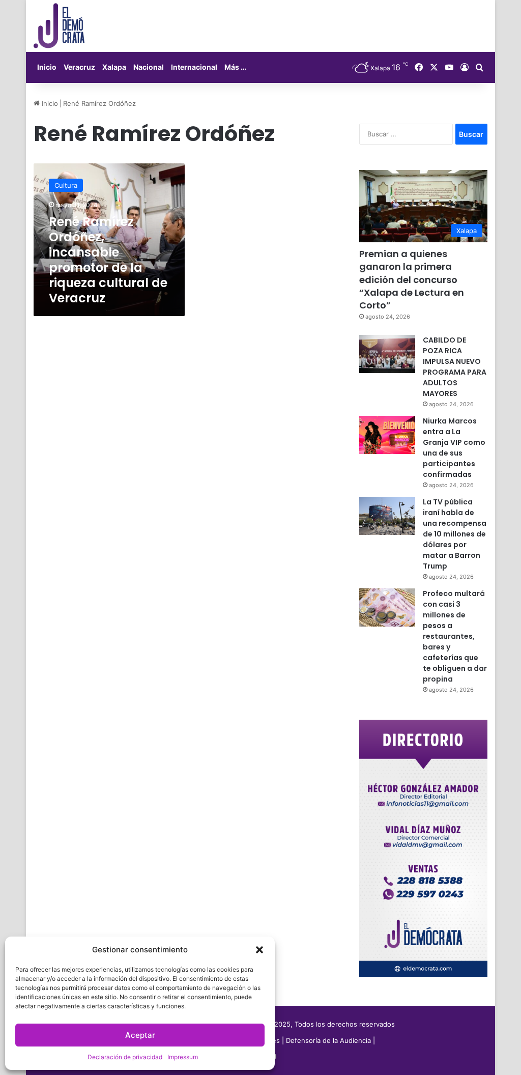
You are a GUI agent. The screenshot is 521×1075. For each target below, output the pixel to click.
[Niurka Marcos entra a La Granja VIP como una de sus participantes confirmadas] (387, 435)
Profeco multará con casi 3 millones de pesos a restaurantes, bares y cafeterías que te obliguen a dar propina (455, 636)
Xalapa (114, 67)
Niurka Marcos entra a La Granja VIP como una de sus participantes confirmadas (454, 447)
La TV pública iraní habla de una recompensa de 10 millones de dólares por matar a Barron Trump (454, 534)
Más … (235, 67)
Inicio (46, 67)
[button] (259, 950)
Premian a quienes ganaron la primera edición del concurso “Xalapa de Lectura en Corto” (411, 279)
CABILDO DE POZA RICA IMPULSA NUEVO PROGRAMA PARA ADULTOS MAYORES (454, 367)
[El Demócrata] (59, 26)
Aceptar (140, 1035)
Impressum (182, 1057)
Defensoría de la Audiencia (328, 1040)
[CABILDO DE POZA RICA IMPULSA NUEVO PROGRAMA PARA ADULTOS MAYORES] (387, 354)
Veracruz (79, 67)
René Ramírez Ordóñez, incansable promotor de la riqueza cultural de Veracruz (108, 259)
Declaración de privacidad (125, 1057)
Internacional (194, 67)
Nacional (148, 67)
